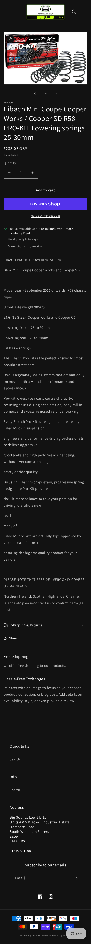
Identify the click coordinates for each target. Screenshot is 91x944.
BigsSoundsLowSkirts (39, 935)
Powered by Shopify (60, 935)
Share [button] (13, 638)
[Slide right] (56, 93)
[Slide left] (35, 93)
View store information (26, 246)
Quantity (10, 163)
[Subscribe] (75, 878)
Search (15, 759)
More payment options (45, 215)
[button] (6, 12)
